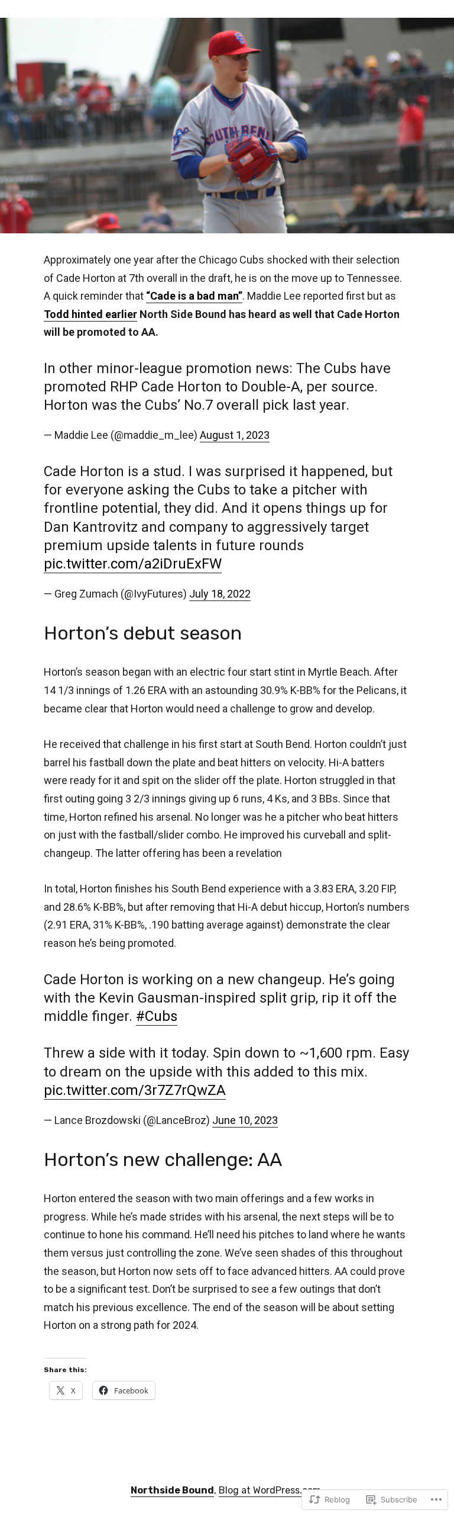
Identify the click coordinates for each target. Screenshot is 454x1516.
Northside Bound (172, 1490)
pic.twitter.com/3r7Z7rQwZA (135, 1090)
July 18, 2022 (220, 593)
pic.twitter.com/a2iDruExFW (133, 563)
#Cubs (156, 1016)
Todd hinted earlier (90, 314)
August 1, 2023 (235, 435)
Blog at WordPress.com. (271, 1490)
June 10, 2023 (245, 1120)
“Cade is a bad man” (194, 296)
